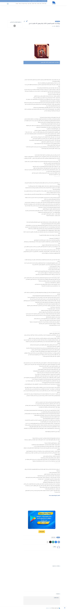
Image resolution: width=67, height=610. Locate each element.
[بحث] (7, 3)
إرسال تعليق (56, 597)
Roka (57, 26)
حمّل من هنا (42, 531)
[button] (56, 542)
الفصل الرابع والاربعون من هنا (54, 495)
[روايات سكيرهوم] (54, 2)
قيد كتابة (20, 3)
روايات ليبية (29, 3)
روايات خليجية (34, 3)
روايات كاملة (44, 3)
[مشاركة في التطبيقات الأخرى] (47, 542)
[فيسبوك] (7, 1)
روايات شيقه (57, 21)
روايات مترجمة (24, 3)
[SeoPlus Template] (59, 608)
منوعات (17, 3)
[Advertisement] (33, 13)
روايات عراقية (39, 3)
